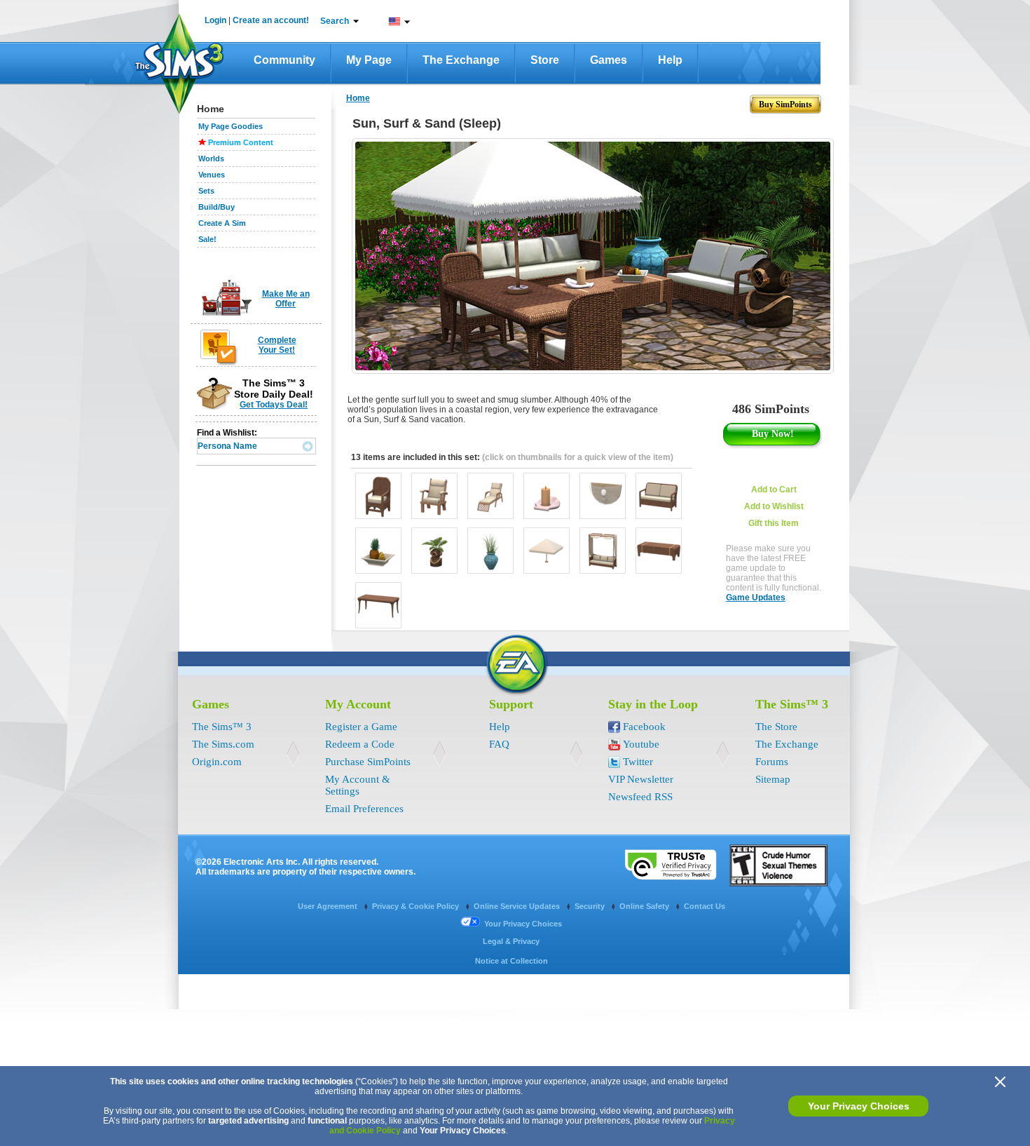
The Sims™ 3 (222, 726)
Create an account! (271, 20)
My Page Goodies (230, 126)
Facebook (644, 726)
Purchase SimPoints (368, 761)
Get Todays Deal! (274, 405)
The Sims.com (223, 744)
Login (215, 20)
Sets (206, 191)
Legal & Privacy (511, 941)
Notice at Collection (511, 961)
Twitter (638, 761)
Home (358, 98)
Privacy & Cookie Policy (416, 906)
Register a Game (361, 726)
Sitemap (772, 779)
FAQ (499, 744)
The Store (776, 726)
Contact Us (704, 906)
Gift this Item (773, 523)
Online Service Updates (518, 906)
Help (670, 60)
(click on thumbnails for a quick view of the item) (577, 457)
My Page (369, 60)
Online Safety (645, 906)
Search (334, 21)
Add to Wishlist (774, 506)
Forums (771, 761)
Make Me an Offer (286, 299)
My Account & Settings (357, 785)
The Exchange (461, 60)
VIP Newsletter (640, 779)
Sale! (207, 239)
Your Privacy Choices (858, 1106)
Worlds (211, 158)
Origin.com (217, 761)
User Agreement (328, 906)
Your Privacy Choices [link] (523, 923)
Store (544, 60)
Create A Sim (222, 223)
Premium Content (240, 142)
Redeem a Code (359, 744)
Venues (211, 174)
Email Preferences (364, 808)
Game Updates (755, 597)
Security (591, 906)
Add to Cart (774, 489)
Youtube (641, 744)
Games (608, 60)
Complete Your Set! (277, 345)
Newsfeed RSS (640, 796)
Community (284, 60)
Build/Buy (216, 207)
